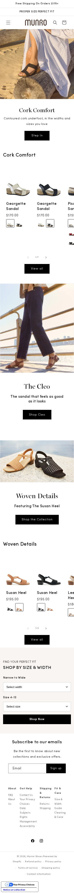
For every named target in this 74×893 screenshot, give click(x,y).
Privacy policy (53, 861)
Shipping (45, 808)
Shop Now (37, 719)
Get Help (26, 788)
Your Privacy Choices (27, 801)
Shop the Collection (37, 519)
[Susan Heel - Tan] (19, 607)
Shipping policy (51, 867)
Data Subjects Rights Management (28, 815)
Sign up (56, 768)
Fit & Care (57, 790)
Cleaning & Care (60, 815)
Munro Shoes (35, 856)
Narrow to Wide (14, 677)
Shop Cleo (37, 414)
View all (37, 268)
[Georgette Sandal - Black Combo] (19, 223)
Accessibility (27, 826)
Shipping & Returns (45, 793)
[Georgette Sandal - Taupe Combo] (10, 223)
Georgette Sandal (16, 206)
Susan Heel (16, 593)
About (12, 788)
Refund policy (33, 861)
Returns (44, 803)
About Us (11, 801)
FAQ (10, 795)
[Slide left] (27, 257)
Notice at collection (14, 889)
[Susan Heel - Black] (10, 607)
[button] (8, 22)
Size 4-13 (9, 697)
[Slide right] (46, 257)
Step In (37, 135)
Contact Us (26, 795)
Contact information (39, 874)
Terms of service (28, 867)
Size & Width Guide (58, 804)
